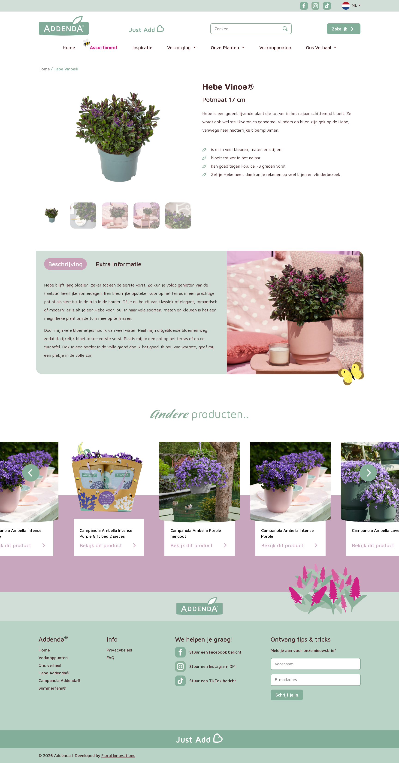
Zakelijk (339, 28)
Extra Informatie (118, 263)
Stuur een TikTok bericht (212, 680)
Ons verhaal (50, 665)
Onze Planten (225, 47)
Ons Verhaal (319, 47)
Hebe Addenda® (54, 672)
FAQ (110, 657)
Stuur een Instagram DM (212, 666)
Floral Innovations (118, 755)
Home (69, 47)
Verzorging (179, 47)
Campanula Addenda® (60, 680)
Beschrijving (65, 263)
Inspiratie (142, 47)
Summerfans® (52, 688)
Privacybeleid (119, 650)
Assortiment (104, 47)
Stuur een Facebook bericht (215, 652)
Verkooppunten (275, 47)
